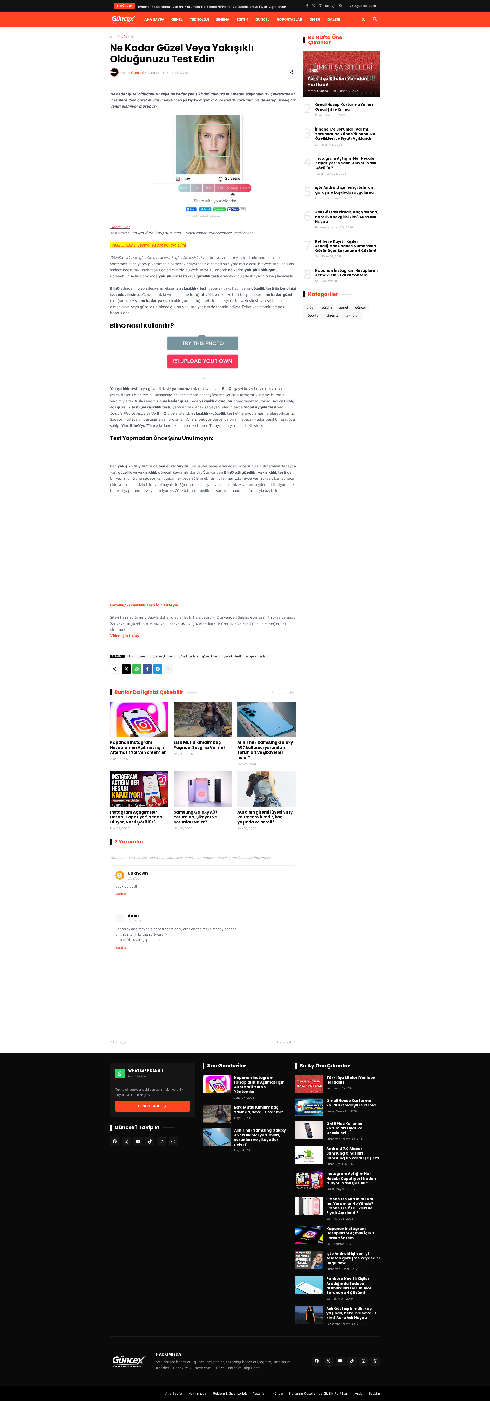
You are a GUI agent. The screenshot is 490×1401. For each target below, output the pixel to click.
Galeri (333, 19)
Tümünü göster (284, 692)
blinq (135, 37)
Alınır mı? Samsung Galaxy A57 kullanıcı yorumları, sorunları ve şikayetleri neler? (265, 750)
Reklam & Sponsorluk (230, 1393)
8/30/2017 (135, 921)
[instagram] (161, 1141)
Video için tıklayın (126, 635)
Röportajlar (289, 19)
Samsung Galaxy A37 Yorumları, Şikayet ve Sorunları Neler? (195, 817)
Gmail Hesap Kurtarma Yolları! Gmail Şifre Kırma (345, 107)
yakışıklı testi (232, 656)
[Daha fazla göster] (168, 669)
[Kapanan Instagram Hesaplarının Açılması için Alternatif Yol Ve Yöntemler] (139, 719)
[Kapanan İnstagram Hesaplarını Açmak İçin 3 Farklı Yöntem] (309, 1235)
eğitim (327, 307)
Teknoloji (199, 19)
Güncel (262, 19)
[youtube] (138, 1141)
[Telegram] (157, 669)
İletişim (374, 1393)
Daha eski (285, 1042)
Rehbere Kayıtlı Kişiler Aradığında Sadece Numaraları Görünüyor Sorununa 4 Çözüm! (345, 246)
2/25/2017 (135, 878)
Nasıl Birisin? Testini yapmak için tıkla (148, 245)
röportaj (313, 315)
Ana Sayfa (154, 19)
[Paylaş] (292, 72)
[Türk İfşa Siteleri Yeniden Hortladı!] (309, 1084)
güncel (360, 307)
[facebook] (114, 1141)
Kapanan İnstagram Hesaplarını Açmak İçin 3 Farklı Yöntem (346, 272)
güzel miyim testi (162, 656)
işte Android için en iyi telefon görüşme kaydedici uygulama (344, 189)
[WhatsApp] (136, 669)
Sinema (222, 19)
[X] (126, 669)
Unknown (138, 873)
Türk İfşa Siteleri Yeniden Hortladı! (166, 5)
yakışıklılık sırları (256, 656)
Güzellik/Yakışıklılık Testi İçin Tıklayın (144, 605)
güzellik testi (210, 656)
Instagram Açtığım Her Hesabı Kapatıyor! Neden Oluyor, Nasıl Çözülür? (136, 817)
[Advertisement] (203, 548)
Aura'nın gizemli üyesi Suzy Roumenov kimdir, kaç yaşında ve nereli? (265, 817)
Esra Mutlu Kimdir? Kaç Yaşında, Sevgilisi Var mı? (200, 745)
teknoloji (352, 315)
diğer (311, 307)
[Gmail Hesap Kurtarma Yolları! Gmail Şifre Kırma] (309, 1107)
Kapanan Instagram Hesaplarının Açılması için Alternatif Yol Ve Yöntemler (138, 747)
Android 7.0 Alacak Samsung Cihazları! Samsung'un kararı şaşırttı (352, 1153)
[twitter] (126, 1141)
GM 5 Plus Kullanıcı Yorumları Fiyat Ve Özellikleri (344, 1128)
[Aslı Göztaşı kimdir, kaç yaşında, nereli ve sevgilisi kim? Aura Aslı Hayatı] (309, 1315)
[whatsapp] (173, 1141)
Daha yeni (121, 1042)
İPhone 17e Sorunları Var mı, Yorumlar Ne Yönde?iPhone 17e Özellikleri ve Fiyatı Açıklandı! (345, 134)
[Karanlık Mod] (364, 19)
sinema (332, 315)
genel (142, 656)
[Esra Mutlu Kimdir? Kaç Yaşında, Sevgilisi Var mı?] (203, 719)
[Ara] (375, 19)
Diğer (315, 19)
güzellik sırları (188, 656)
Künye (277, 1393)
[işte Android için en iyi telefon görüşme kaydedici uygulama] (309, 1260)
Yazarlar (259, 1393)
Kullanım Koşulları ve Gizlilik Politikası (318, 1393)
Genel (177, 19)
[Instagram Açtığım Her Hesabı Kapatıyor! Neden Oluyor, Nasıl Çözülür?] (139, 789)
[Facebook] (147, 669)
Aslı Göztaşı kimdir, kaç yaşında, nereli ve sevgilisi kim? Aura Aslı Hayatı (346, 217)
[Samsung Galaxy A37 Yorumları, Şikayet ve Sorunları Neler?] (203, 789)
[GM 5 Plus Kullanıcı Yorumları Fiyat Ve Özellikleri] (309, 1130)
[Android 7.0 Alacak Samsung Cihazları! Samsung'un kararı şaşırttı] (309, 1155)
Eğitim (242, 19)
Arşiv (359, 1393)
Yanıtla (120, 894)
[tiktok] (149, 1141)
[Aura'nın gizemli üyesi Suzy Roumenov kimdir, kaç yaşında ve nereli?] (266, 789)
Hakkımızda (197, 1393)
